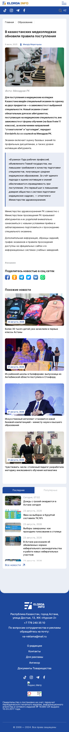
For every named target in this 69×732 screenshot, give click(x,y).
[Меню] (63, 3)
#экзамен (10, 262)
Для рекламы (34, 656)
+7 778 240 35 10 (34, 622)
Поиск (60, 10)
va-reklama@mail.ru (34, 636)
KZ (65, 10)
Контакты (34, 651)
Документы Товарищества (34, 668)
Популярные (50, 490)
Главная (9, 22)
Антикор (34, 662)
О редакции (34, 645)
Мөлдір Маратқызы (32, 44)
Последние (19, 490)
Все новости (13, 565)
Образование (25, 22)
